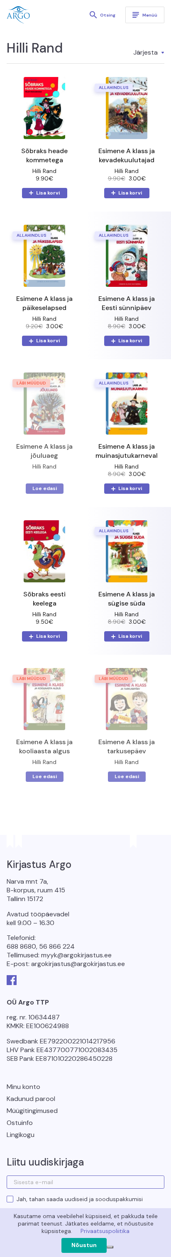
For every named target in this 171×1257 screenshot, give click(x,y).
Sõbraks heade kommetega (44, 155)
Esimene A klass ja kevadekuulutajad (126, 155)
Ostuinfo (20, 1122)
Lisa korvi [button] (48, 193)
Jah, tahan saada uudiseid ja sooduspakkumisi (80, 1199)
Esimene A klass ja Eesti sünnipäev (126, 303)
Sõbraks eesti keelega (44, 599)
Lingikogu (20, 1134)
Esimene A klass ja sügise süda (126, 599)
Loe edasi (44, 488)
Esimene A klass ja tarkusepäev (126, 746)
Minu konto (23, 1086)
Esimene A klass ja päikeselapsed (44, 303)
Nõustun (84, 1245)
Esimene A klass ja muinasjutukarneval (126, 451)
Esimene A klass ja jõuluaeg (44, 451)
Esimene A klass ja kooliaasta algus (44, 746)
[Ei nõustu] (110, 1247)
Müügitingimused (32, 1110)
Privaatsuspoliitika (105, 1231)
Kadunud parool (31, 1098)
